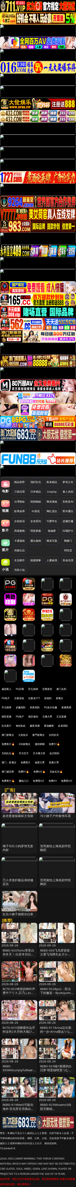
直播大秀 (54, 762)
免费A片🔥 (39, 771)
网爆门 (68, 541)
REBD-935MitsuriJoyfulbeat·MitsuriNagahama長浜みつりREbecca (18, 1072)
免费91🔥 (23, 771)
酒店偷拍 (33, 716)
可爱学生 (52, 521)
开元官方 (24, 753)
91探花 (36, 511)
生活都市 (19, 560)
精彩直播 (7, 716)
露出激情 (35, 541)
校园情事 (35, 560)
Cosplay (52, 491)
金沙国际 (54, 753)
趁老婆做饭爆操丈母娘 (18, 816)
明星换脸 (35, 531)
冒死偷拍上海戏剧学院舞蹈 (55, 848)
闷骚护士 (68, 531)
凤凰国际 (35, 707)
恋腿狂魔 (68, 521)
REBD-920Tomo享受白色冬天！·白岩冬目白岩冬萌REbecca (18, 954)
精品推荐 (19, 482)
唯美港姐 (52, 501)
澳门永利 (61, 689)
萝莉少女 (68, 482)
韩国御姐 (35, 501)
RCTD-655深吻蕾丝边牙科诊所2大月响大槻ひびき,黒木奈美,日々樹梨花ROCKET (19, 1033)
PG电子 (6, 698)
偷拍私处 (21, 725)
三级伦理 (19, 491)
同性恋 (68, 550)
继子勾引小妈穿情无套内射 (18, 848)
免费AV (53, 780)
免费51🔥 (54, 744)
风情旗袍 (19, 531)
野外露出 (68, 511)
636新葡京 (25, 744)
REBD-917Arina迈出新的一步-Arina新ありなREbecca (55, 1031)
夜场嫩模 (49, 725)
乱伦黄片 (7, 725)
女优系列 (35, 521)
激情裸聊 (40, 744)
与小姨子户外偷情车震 (55, 816)
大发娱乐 (23, 735)
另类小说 (19, 570)
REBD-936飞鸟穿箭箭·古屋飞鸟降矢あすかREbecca (55, 954)
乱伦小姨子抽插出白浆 (18, 914)
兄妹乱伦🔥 (56, 771)
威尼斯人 (7, 689)
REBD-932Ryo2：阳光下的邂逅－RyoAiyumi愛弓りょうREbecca (55, 993)
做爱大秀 (40, 762)
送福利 (47, 698)
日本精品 (35, 491)
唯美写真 (52, 541)
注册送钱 (19, 698)
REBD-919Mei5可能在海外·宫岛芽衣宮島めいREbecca (18, 1108)
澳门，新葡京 (9, 762)
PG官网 (20, 689)
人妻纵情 (52, 560)
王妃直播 (61, 716)
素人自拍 (68, 491)
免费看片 (26, 762)
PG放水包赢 (50, 707)
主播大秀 (47, 716)
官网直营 (47, 689)
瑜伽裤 (52, 531)
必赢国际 (21, 707)
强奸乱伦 (35, 482)
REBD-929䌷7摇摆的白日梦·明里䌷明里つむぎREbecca (56, 1070)
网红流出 (52, 511)
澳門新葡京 (38, 735)
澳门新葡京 (8, 735)
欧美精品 (52, 482)
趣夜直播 (35, 725)
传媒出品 (19, 550)
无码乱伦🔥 (8, 753)
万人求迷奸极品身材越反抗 (18, 882)
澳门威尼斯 (8, 771)
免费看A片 (38, 780)
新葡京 (59, 698)
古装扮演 (19, 521)
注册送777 (34, 698)
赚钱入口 (24, 780)
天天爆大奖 (39, 753)
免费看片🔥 (8, 744)
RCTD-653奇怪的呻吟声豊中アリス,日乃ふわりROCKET (19, 993)
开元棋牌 (33, 689)
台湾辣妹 (19, 501)
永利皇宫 (54, 735)
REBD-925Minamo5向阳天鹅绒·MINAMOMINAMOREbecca (56, 1110)
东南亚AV (68, 501)
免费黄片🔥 (8, 780)
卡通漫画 (19, 541)
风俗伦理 (68, 560)
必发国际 (63, 725)
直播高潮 (66, 707)
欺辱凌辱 (19, 511)
